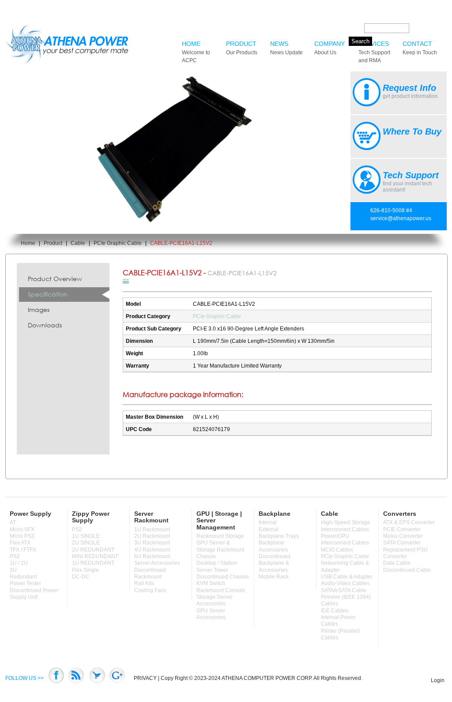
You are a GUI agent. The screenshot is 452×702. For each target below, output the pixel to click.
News (286, 48)
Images (38, 309)
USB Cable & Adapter (347, 576)
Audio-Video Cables (345, 583)
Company (329, 48)
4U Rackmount (152, 549)
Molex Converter (403, 536)
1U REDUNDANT (93, 563)
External (269, 529)
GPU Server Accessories (211, 614)
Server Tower (212, 570)
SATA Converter (402, 542)
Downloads (45, 325)
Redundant (23, 576)
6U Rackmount (152, 556)
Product (241, 48)
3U (13, 570)
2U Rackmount (152, 536)
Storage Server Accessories (214, 600)
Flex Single (85, 570)
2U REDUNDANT (93, 549)
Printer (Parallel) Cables (340, 634)
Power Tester (25, 583)
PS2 (15, 556)
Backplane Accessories (273, 546)
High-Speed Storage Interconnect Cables (345, 526)
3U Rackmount (152, 542)
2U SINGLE (86, 542)
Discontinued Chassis (222, 576)
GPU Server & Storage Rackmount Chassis (220, 549)
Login (437, 680)
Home (196, 52)
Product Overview (55, 278)
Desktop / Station (216, 563)
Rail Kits (144, 583)
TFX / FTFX (23, 549)
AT (13, 522)
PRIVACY (145, 678)
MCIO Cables (337, 549)
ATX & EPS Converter (409, 522)
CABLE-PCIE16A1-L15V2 (181, 243)
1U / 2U (19, 563)
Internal (268, 522)
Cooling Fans (150, 590)
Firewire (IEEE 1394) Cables (346, 600)
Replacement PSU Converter (405, 553)
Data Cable (397, 563)
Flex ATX (20, 542)
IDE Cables (334, 610)
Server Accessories (157, 563)
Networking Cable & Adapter (345, 566)
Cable (78, 243)
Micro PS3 (22, 536)
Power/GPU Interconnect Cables (345, 539)
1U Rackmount (152, 529)
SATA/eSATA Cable (343, 590)
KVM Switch (210, 583)
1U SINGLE (86, 536)
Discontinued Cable (407, 570)
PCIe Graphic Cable (118, 243)
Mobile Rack (274, 576)
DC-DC (81, 576)
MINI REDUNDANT (95, 556)
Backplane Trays (279, 536)
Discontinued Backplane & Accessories (274, 563)
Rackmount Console (220, 590)
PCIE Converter (402, 529)
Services (374, 52)
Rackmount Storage (220, 536)
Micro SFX (22, 529)
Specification (48, 294)
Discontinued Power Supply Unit (34, 594)
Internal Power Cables (338, 621)
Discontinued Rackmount (150, 573)
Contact (420, 48)
